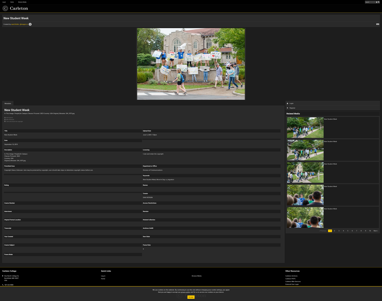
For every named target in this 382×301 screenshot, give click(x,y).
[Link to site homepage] (15, 8)
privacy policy (185, 292)
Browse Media (22, 2)
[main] (191, 140)
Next (376, 231)
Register (292, 108)
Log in (4, 2)
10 (370, 231)
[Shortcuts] (377, 24)
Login (291, 103)
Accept (191, 297)
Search (378, 2)
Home (12, 2)
